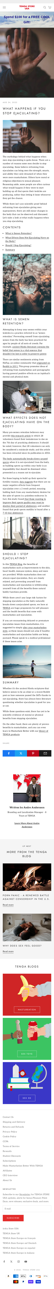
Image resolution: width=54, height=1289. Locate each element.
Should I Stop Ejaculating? (18, 245)
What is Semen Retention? (18, 233)
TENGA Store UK (11, 1233)
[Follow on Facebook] (4, 1261)
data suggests (26, 482)
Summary (10, 249)
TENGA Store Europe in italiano (18, 1253)
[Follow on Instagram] (18, 1261)
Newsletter (24, 1194)
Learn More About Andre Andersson (27, 825)
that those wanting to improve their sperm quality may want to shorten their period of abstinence (24, 502)
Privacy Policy (10, 1131)
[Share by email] (45, 753)
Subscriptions (9, 1161)
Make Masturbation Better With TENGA (23, 1165)
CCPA (5, 1141)
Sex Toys (27, 1053)
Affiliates (7, 1170)
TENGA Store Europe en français (19, 1238)
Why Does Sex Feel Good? (22, 945)
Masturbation (27, 1009)
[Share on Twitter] (21, 753)
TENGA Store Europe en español (19, 1248)
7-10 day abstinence (13, 513)
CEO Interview (10, 1175)
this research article (21, 436)
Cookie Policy (9, 1136)
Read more (8, 905)
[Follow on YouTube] (25, 1261)
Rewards (7, 1151)
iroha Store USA (11, 1228)
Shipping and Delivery (14, 1122)
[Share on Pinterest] (33, 753)
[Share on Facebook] (9, 753)
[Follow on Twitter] (11, 1261)
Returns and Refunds (13, 1127)
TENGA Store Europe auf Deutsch (20, 1243)
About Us (7, 1180)
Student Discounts (12, 1156)
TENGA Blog (16, 564)
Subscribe (13, 1218)
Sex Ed (27, 1098)
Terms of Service (11, 1146)
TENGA (6, 608)
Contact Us (8, 1117)
